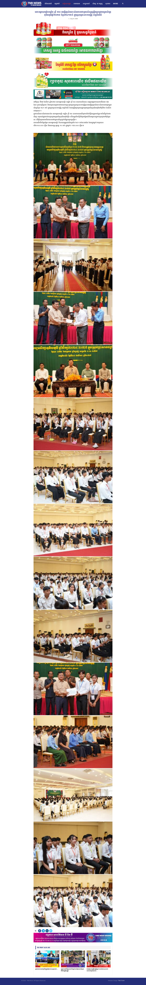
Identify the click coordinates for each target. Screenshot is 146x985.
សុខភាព (107, 3)
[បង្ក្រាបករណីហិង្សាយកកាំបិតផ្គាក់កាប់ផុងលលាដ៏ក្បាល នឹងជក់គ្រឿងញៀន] (73, 958)
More (115, 3)
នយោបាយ (77, 3)
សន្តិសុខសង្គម (66, 3)
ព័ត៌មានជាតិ (48, 3)
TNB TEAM (121, 980)
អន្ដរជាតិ (57, 3)
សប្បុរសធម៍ (86, 3)
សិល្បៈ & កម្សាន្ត (97, 3)
